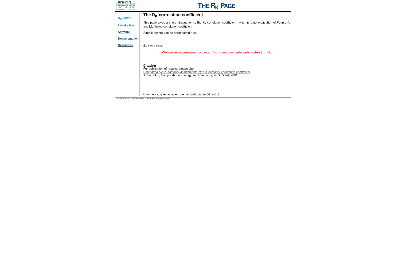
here (194, 33)
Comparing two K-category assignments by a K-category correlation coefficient (196, 72)
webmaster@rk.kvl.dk (205, 94)
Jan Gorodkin (163, 98)
